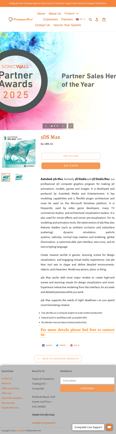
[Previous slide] (46, 126)
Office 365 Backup (10, 388)
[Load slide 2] (55, 126)
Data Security (8, 403)
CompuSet (20, 431)
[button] (80, 19)
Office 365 (6, 393)
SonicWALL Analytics (12, 398)
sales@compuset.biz (44, 422)
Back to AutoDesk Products (60, 358)
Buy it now (71, 165)
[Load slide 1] (52, 126)
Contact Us (7, 378)
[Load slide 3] (57, 126)
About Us (6, 383)
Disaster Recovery (10, 407)
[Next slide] (63, 126)
